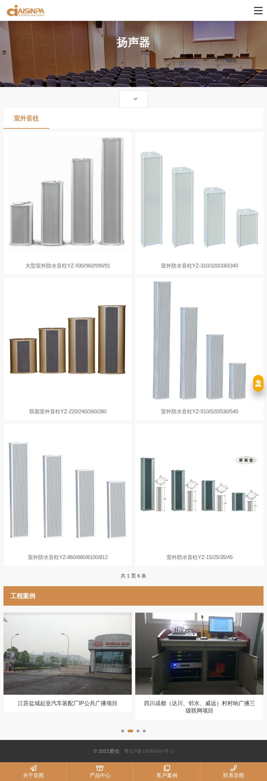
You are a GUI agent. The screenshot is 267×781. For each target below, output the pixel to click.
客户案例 (166, 775)
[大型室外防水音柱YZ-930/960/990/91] (68, 195)
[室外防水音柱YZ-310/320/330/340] (199, 195)
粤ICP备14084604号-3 (148, 751)
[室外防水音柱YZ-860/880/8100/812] (68, 486)
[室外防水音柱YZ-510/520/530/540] (199, 340)
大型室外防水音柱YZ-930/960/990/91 (67, 266)
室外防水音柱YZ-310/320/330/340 (199, 266)
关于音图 (33, 775)
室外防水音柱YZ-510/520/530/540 (199, 411)
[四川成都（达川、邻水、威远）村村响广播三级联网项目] (199, 654)
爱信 (107, 10)
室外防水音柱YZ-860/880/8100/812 (68, 557)
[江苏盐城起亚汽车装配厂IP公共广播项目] (67, 654)
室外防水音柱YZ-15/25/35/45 (200, 557)
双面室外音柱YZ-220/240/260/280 (67, 411)
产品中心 (100, 775)
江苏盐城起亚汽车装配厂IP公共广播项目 (68, 703)
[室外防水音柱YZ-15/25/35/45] (199, 486)
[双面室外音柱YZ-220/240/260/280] (68, 340)
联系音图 (233, 775)
